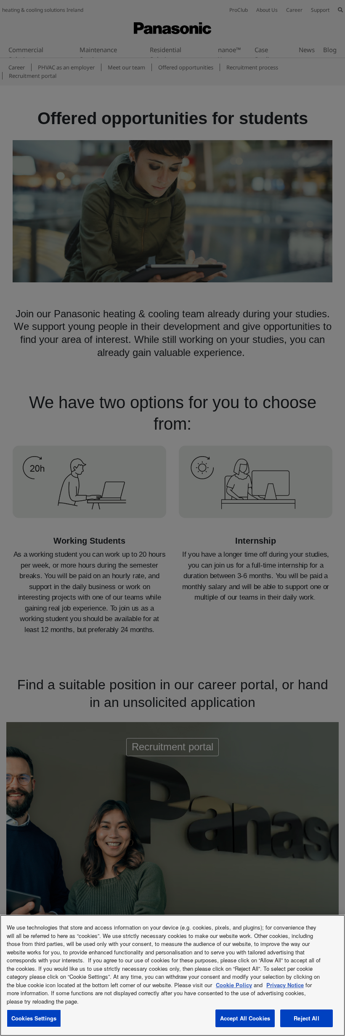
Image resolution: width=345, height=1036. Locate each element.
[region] (172, 975)
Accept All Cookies (245, 1018)
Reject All (306, 1018)
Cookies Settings (33, 1018)
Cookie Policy (234, 985)
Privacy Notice (285, 985)
